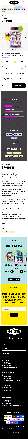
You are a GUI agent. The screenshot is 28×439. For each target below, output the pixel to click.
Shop (3, 15)
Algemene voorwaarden (9, 426)
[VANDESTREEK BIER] (14, 331)
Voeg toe (19, 85)
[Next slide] (25, 37)
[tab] (12, 49)
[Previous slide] (3, 37)
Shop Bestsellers (14, 279)
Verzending (5, 428)
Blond (12, 231)
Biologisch (5, 231)
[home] (14, 2)
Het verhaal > (5, 57)
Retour (20, 426)
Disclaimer (23, 428)
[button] (3, 2)
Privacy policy (14, 322)
